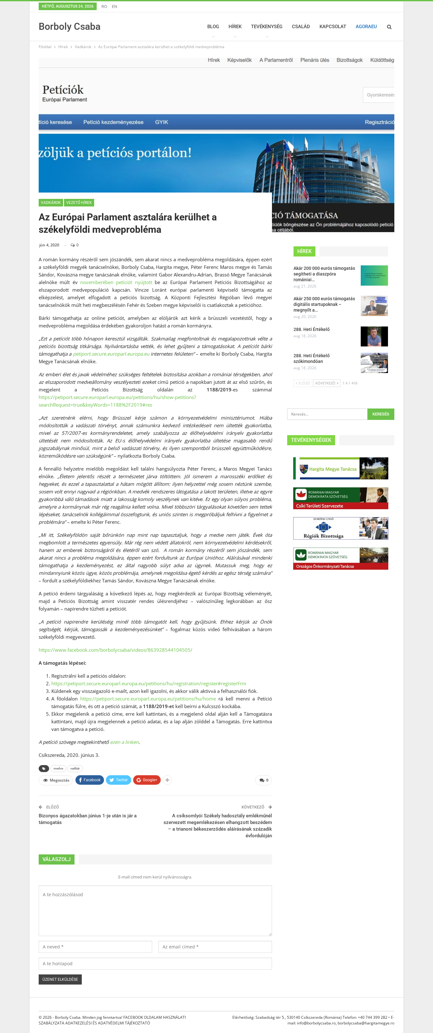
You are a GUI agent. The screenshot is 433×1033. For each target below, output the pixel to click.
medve (58, 768)
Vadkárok (51, 202)
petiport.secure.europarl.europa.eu (111, 354)
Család (301, 26)
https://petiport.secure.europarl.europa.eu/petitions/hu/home (148, 698)
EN (114, 6)
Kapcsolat (333, 26)
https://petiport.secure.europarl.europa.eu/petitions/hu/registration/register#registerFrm (148, 683)
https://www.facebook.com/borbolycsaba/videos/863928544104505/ (115, 650)
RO (104, 6)
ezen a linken (124, 742)
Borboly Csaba (69, 26)
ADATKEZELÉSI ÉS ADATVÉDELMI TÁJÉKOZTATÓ (107, 1023)
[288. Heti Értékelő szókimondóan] (374, 363)
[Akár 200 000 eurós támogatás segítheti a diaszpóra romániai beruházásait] (374, 275)
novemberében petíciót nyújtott (116, 282)
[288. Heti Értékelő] (374, 336)
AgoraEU (366, 26)
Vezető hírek (79, 202)
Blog (213, 26)
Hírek (235, 26)
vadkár (75, 768)
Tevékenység (266, 26)
